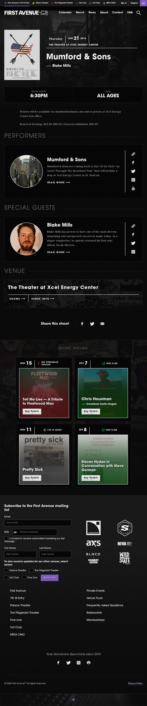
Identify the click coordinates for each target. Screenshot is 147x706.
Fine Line (32, 578)
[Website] (133, 154)
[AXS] (93, 543)
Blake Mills (59, 225)
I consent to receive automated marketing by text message (34, 540)
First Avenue (18, 591)
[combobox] (15, 532)
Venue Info (40, 299)
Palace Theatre (17, 570)
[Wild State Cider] (125, 558)
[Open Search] (139, 13)
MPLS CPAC (17, 634)
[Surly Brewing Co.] (125, 528)
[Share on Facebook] (82, 323)
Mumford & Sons (66, 160)
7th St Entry (17, 598)
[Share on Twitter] (92, 323)
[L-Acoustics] (93, 528)
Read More (56, 183)
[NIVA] (125, 543)
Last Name (45, 548)
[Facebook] (133, 162)
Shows (14, 299)
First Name (10, 548)
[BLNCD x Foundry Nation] (93, 558)
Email (7, 517)
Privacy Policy (135, 684)
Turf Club (14, 578)
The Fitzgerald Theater (46, 570)
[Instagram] (133, 180)
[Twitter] (133, 171)
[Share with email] (102, 323)
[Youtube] (133, 188)
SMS (6, 532)
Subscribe (50, 578)
